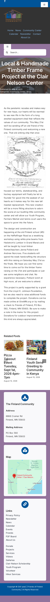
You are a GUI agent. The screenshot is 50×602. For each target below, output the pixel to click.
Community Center (18, 92)
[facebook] (5, 1)
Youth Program (36, 215)
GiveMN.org (25, 301)
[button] (6, 361)
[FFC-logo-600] (13, 10)
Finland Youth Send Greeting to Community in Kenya (35, 366)
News (29, 92)
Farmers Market (11, 219)
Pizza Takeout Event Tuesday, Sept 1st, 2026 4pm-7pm (12, 366)
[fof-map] (25, 461)
